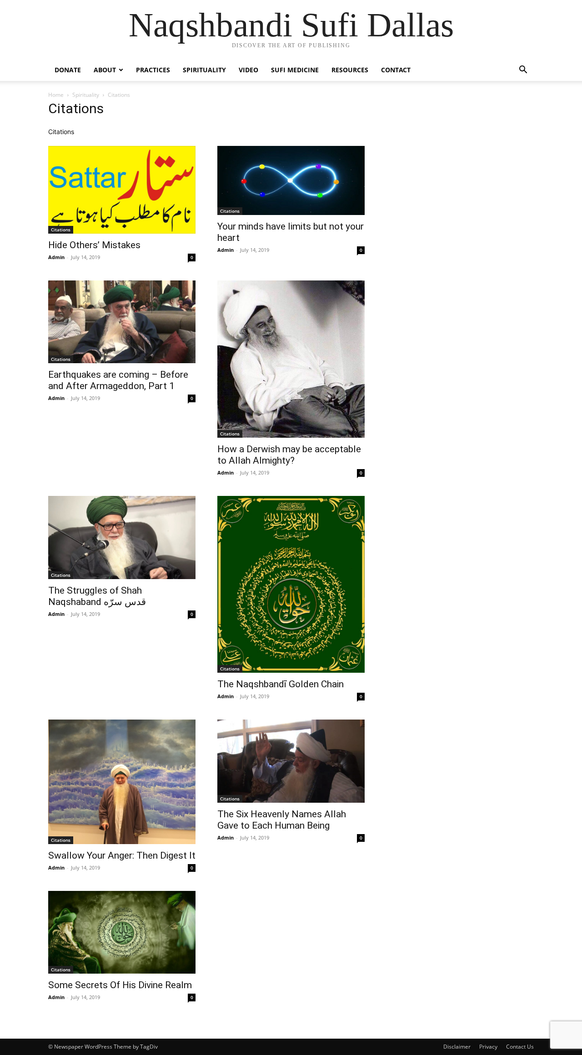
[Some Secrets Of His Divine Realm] (122, 932)
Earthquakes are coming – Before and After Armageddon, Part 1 (118, 380)
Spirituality (204, 69)
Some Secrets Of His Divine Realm (120, 985)
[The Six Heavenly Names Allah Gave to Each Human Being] (291, 761)
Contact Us (520, 1046)
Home (56, 95)
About (105, 69)
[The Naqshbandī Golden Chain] (291, 584)
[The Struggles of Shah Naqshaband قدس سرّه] (122, 537)
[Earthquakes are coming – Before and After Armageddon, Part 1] (122, 321)
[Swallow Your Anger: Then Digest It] (122, 782)
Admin (56, 257)
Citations (60, 229)
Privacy (488, 1046)
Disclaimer (457, 1046)
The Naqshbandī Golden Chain (280, 684)
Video (248, 69)
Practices (153, 69)
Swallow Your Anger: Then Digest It (122, 855)
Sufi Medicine (295, 69)
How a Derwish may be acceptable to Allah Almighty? (289, 455)
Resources (349, 69)
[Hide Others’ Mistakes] (122, 190)
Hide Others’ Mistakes (94, 245)
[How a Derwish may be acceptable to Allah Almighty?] (291, 359)
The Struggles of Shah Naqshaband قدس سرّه (97, 596)
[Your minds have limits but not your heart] (291, 180)
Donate (68, 69)
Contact (396, 69)
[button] (523, 70)
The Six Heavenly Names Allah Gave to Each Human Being (281, 820)
